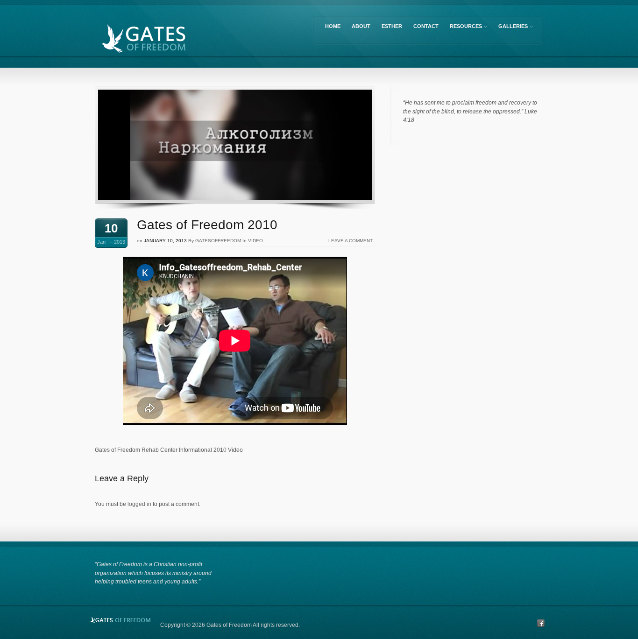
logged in (139, 504)
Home (332, 26)
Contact (426, 26)
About (361, 26)
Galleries (511, 27)
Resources (464, 27)
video (255, 240)
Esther (392, 26)
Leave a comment (350, 240)
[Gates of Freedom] (165, 40)
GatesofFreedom (218, 240)
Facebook (541, 623)
